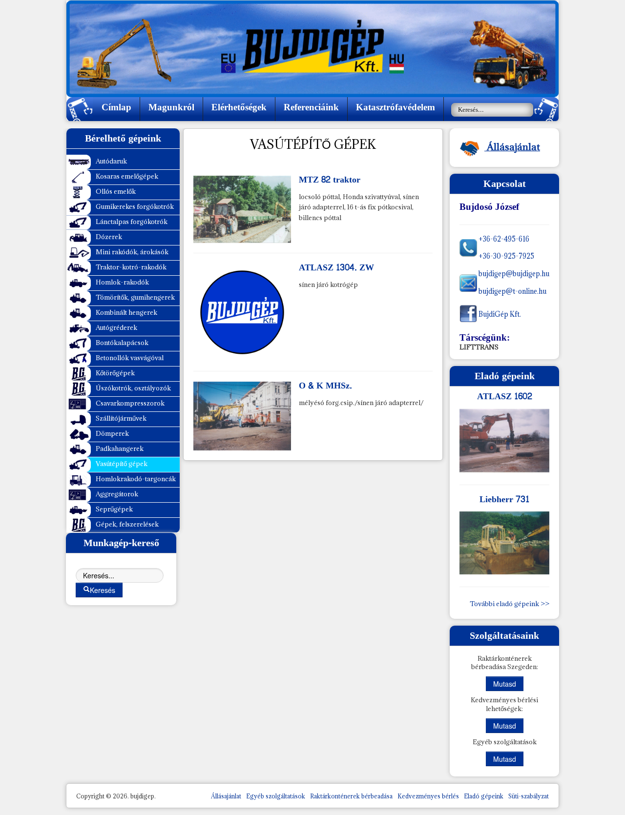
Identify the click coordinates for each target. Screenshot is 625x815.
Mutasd (504, 684)
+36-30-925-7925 (505, 256)
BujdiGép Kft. (499, 314)
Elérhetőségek (239, 107)
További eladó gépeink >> (509, 603)
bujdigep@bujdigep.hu (513, 273)
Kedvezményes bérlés (428, 796)
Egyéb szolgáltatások (275, 796)
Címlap (116, 107)
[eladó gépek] (504, 440)
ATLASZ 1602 (504, 396)
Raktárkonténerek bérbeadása (351, 796)
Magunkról (171, 107)
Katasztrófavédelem (395, 107)
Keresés (102, 590)
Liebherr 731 (504, 499)
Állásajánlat (226, 796)
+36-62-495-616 (503, 239)
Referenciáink (311, 107)
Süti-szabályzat (528, 796)
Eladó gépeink (483, 796)
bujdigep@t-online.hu (511, 291)
